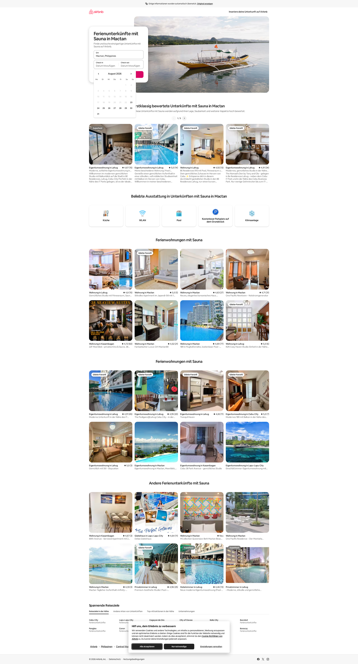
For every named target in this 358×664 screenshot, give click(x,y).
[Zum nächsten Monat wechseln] (131, 74)
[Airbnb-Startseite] (96, 11)
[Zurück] (174, 118)
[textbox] (106, 65)
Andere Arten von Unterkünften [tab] (127, 611)
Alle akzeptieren (147, 646)
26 (109, 108)
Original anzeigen (205, 3)
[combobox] (118, 56)
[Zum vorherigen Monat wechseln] (98, 74)
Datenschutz (115, 659)
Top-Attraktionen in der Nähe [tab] (160, 611)
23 (131, 102)
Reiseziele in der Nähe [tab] (99, 611)
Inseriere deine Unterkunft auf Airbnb (248, 11)
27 (115, 108)
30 (131, 108)
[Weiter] (184, 118)
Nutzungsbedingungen (133, 659)
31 (98, 114)
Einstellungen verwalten (211, 646)
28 (120, 108)
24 (98, 108)
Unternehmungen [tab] (187, 611)
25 (104, 108)
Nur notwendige (179, 646)
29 (126, 108)
